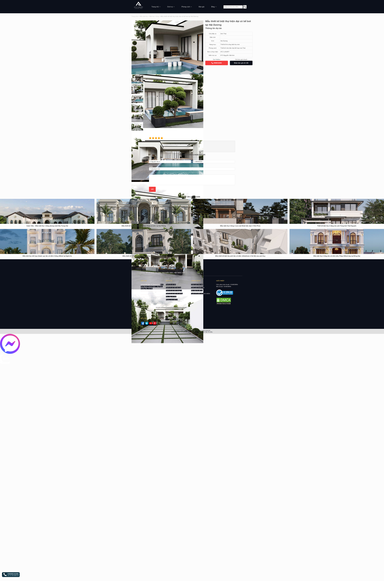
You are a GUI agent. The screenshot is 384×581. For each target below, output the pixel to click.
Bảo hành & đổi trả (197, 290)
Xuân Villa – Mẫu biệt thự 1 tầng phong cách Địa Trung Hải (47, 226)
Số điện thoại (197, 159)
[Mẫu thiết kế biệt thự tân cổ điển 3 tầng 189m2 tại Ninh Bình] (143, 241)
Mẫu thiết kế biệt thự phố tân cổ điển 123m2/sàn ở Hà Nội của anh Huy (240, 256)
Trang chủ (155, 7)
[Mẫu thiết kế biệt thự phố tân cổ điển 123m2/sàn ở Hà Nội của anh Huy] (240, 241)
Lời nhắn (152, 173)
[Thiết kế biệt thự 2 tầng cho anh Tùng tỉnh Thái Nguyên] (337, 211)
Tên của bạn (153, 159)
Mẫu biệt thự (144, 16)
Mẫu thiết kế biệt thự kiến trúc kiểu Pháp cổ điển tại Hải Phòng (144, 226)
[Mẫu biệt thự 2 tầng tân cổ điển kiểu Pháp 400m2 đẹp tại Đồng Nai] (337, 241)
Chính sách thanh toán (197, 287)
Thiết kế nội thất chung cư (174, 290)
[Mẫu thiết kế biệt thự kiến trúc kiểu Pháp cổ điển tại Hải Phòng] (143, 211)
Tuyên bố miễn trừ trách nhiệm (200, 293)
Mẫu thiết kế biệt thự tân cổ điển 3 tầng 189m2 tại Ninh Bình (143, 256)
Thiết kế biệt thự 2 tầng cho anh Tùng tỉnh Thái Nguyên (336, 226)
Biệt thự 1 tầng (154, 16)
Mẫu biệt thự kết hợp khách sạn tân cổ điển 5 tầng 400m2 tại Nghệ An (47, 256)
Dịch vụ (170, 7)
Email (151, 166)
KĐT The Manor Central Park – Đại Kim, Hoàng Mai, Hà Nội (152, 286)
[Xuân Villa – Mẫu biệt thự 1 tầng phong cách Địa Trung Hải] (47, 211)
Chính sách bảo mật (197, 284)
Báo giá (201, 7)
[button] (11, 574)
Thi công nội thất (171, 296)
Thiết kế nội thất (171, 284)
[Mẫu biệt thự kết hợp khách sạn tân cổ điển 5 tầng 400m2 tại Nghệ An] (47, 241)
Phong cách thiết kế (172, 299)
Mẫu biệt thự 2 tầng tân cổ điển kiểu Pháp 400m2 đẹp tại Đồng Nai (336, 256)
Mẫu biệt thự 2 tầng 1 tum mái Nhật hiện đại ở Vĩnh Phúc (240, 226)
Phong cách (186, 7)
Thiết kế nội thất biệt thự (173, 287)
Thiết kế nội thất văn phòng (174, 293)
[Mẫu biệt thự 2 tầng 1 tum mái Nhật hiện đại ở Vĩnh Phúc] (240, 211)
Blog (213, 7)
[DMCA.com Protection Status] (223, 304)
